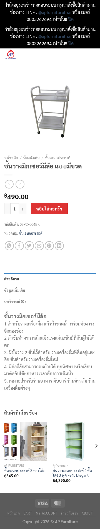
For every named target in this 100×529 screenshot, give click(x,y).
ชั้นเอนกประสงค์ (57, 157)
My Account (47, 513)
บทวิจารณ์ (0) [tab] (15, 301)
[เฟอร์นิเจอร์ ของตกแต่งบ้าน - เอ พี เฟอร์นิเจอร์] (27, 54)
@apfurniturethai (55, 12)
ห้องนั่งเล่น (31, 157)
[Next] (96, 457)
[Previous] (4, 457)
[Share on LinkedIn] (59, 245)
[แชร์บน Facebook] (19, 245)
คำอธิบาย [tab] (11, 278)
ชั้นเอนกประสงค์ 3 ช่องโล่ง (24, 470)
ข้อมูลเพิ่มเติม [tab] (14, 290)
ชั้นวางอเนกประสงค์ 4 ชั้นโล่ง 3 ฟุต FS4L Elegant (72, 473)
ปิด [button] (71, 19)
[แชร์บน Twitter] (29, 245)
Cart (28, 513)
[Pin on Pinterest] (49, 245)
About (87, 513)
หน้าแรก (13, 513)
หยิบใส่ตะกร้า (49, 209)
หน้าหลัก (11, 157)
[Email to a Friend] (39, 245)
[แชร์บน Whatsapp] (9, 245)
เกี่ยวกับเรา (69, 513)
